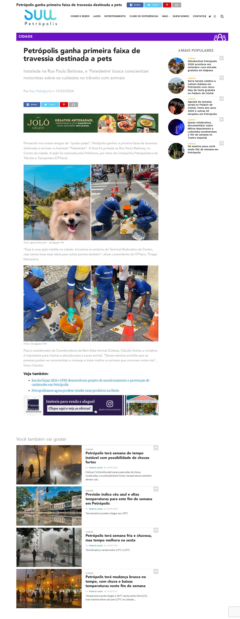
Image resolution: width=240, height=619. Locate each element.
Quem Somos (181, 16)
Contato (199, 16)
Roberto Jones (96, 468)
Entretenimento (115, 16)
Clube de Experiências (144, 16)
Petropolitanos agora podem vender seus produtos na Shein (75, 390)
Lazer (96, 16)
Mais (165, 16)
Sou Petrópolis (40, 91)
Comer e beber (80, 16)
